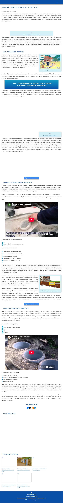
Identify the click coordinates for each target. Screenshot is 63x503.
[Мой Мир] (35, 408)
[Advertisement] (31, 26)
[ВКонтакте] (28, 408)
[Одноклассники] (33, 408)
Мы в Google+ (32, 498)
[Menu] (57, 3)
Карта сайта (40, 498)
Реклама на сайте (22, 498)
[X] (30, 408)
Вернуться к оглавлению (31, 178)
